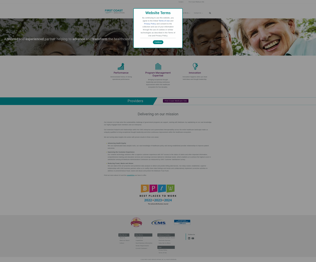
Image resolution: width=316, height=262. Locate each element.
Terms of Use (164, 21)
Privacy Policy (150, 24)
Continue (158, 42)
